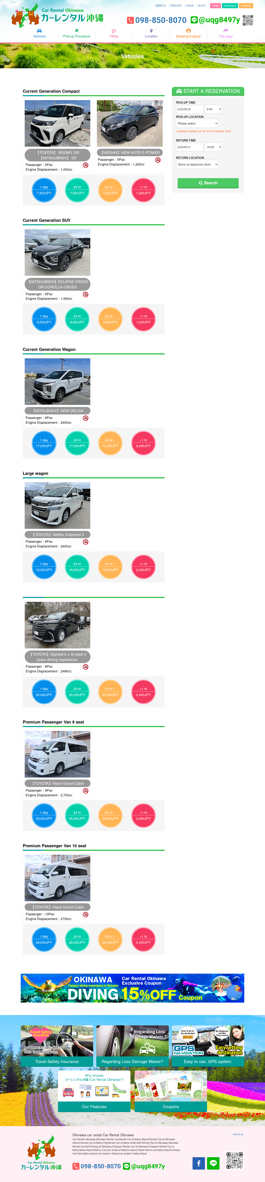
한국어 (202, 5)
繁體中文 (160, 5)
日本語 (190, 5)
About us (238, 1134)
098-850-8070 (161, 20)
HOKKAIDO (230, 5)
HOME (215, 5)
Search (210, 183)
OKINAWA (246, 5)
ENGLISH (176, 5)
